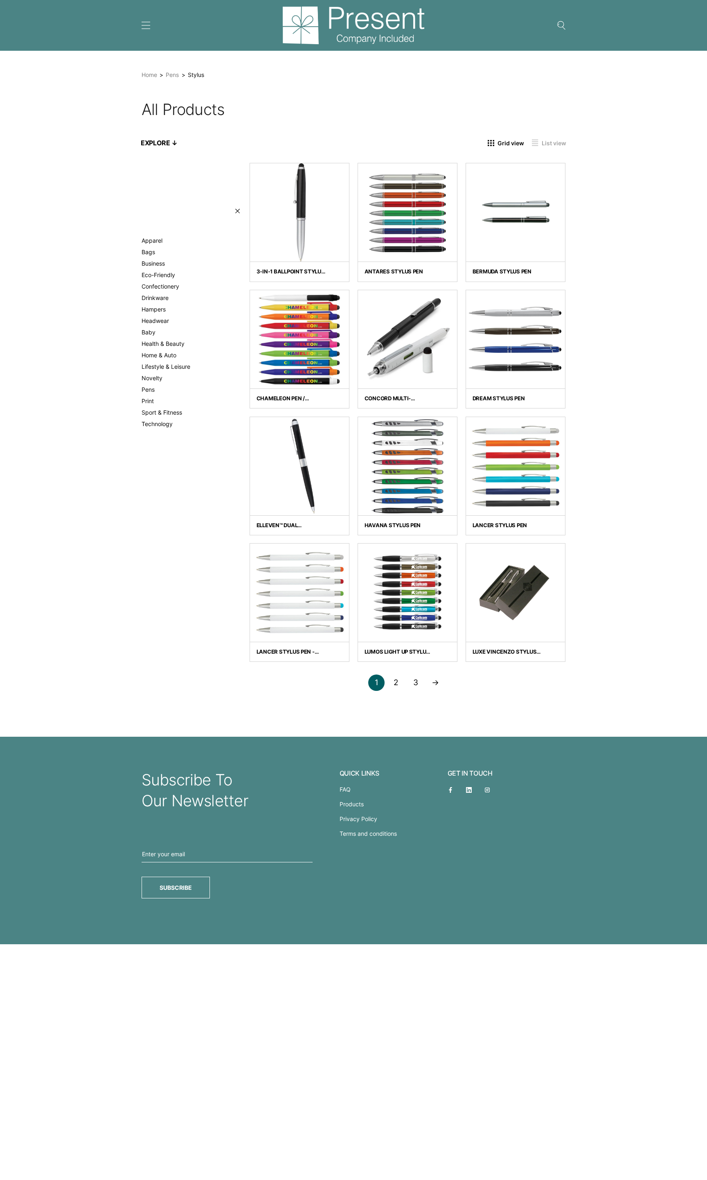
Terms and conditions (368, 833)
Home (149, 74)
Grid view (511, 142)
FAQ (345, 789)
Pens (172, 74)
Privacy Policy (358, 818)
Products (352, 804)
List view (554, 142)
